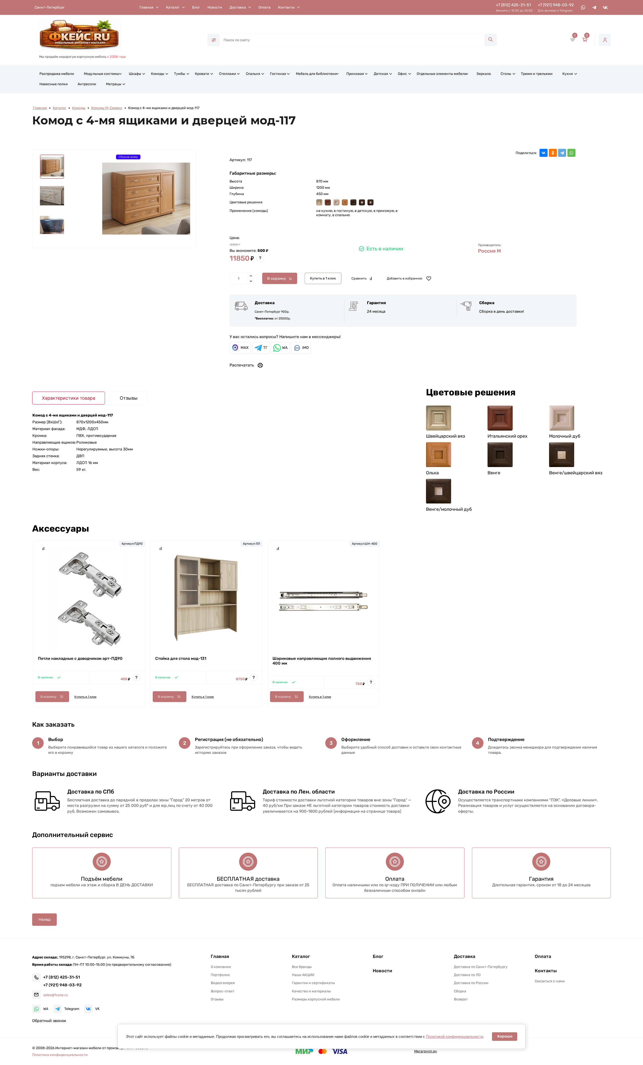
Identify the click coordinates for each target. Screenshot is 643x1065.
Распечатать (242, 365)
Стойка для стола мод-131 (180, 658)
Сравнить (359, 278)
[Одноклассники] (553, 153)
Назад (44, 919)
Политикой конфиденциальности (454, 1036)
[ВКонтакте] (544, 153)
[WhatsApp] (571, 153)
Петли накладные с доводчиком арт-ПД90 (80, 658)
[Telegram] (562, 153)
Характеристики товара (68, 398)
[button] (104, 1020)
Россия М (489, 251)
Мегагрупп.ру (425, 1051)
